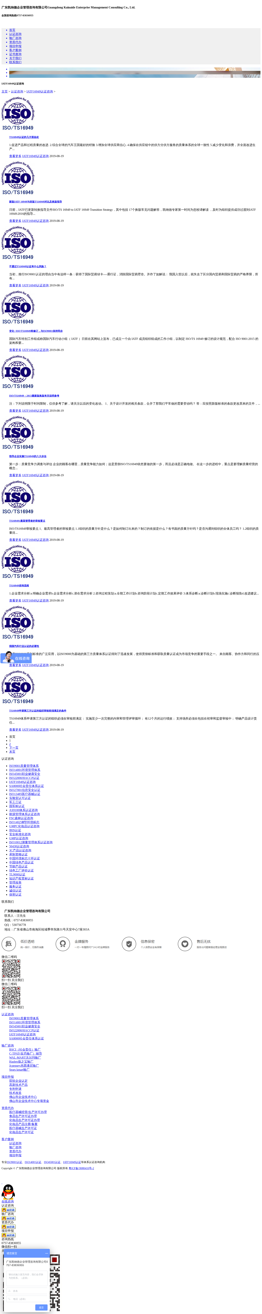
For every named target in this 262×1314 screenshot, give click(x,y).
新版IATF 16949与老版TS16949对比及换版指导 (35, 201)
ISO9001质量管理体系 (24, 765)
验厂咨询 (8, 1045)
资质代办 (8, 1108)
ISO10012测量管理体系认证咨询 (31, 842)
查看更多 (15, 156)
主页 (5, 91)
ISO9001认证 (14, 1162)
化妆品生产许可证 (21, 1132)
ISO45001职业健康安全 (24, 773)
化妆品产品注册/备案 (23, 1124)
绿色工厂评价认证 (21, 870)
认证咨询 (17, 91)
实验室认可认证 (20, 798)
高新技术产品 (18, 1084)
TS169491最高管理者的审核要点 (27, 520)
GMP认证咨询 (18, 838)
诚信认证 (15, 890)
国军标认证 (17, 806)
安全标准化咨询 (20, 834)
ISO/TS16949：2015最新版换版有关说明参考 (34, 395)
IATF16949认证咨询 (39, 91)
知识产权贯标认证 (21, 878)
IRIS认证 (15, 830)
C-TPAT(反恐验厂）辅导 (25, 1053)
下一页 (13, 747)
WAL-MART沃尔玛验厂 (25, 1057)
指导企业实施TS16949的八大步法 (27, 456)
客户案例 (8, 1139)
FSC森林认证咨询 (21, 818)
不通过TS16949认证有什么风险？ (27, 266)
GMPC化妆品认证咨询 (24, 826)
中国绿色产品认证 (21, 862)
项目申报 (8, 1076)
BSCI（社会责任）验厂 (25, 1049)
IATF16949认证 (72, 1162)
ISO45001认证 (52, 1162)
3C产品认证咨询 (20, 850)
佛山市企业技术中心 (23, 1096)
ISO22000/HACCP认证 (24, 778)
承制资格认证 (18, 854)
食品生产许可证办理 (23, 1116)
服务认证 (15, 886)
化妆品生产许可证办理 (24, 1120)
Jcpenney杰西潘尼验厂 (24, 1065)
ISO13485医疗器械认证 (24, 794)
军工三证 (15, 802)
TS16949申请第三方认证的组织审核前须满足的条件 (37, 710)
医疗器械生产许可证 (23, 1128)
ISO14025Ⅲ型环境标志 (24, 822)
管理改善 (15, 882)
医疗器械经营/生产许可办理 (28, 1112)
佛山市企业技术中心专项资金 (29, 1101)
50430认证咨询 (19, 846)
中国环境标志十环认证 (24, 858)
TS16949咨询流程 (19, 585)
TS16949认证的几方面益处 (24, 137)
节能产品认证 (18, 866)
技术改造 (15, 1092)
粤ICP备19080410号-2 (81, 1168)
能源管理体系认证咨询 (24, 814)
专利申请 (15, 1088)
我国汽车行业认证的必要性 (24, 646)
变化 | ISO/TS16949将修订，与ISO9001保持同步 (36, 331)
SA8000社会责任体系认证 (26, 786)
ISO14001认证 (33, 1162)
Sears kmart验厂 (19, 1069)
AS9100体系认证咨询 (23, 810)
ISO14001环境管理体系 (24, 769)
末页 (12, 751)
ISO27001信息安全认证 (24, 790)
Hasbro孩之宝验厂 (21, 1061)
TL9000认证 (17, 874)
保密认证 (15, 894)
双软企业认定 (18, 1080)
